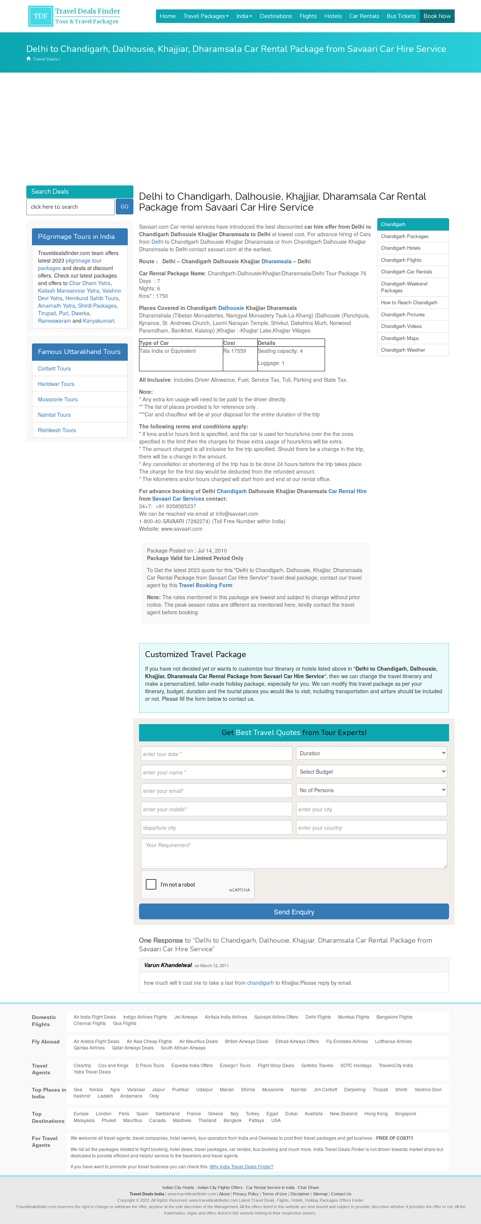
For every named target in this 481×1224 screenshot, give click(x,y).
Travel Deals (45, 59)
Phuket (109, 1120)
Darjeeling (355, 1089)
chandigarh (261, 982)
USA (276, 1120)
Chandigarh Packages (405, 236)
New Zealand (343, 1113)
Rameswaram (54, 320)
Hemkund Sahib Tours (91, 298)
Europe (81, 1113)
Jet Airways (186, 1016)
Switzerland (168, 1113)
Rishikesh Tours (57, 430)
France (194, 1113)
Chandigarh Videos (401, 326)
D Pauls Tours (150, 1065)
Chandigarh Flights (401, 259)
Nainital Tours (54, 414)
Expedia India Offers (192, 1065)
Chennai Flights (90, 1023)
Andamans (131, 1095)
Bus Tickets (401, 16)
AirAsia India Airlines (226, 1016)
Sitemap (320, 1194)
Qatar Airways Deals (133, 1047)
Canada (157, 1120)
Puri (63, 313)
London (104, 1113)
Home (168, 16)
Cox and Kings (113, 1065)
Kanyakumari (98, 320)
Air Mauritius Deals (198, 1041)
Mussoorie (273, 1089)
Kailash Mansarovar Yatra (68, 290)
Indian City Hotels (178, 1187)
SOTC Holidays (356, 1065)
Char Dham (308, 1187)
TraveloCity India (396, 1065)
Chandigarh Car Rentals (407, 271)
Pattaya (256, 1120)
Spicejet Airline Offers (276, 1016)
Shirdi (401, 1089)
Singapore (405, 1113)
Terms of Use (274, 1194)
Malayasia (84, 1120)
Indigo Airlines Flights (145, 1016)
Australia (314, 1113)
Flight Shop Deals (276, 1065)
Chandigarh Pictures (403, 314)
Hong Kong (376, 1113)
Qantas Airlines (89, 1047)
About (224, 1194)
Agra (115, 1089)
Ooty (154, 1095)
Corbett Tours (54, 368)
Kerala (96, 1089)
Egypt (272, 1113)
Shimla (248, 1089)
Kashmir (82, 1095)
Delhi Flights (318, 1016)
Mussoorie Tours (58, 399)
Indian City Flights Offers (220, 1187)
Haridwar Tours (56, 383)
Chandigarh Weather (403, 349)
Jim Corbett (325, 1089)
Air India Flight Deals (95, 1016)
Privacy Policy (246, 1194)
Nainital (299, 1089)
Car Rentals (364, 16)
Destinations (276, 16)
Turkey (252, 1113)
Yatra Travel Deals (92, 1071)
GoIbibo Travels (317, 1065)
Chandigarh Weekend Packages (404, 287)
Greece (215, 1113)
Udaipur (204, 1089)
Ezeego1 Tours (235, 1065)
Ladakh (105, 1095)
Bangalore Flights (395, 1016)
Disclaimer (300, 1194)
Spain (142, 1113)
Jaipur (158, 1089)
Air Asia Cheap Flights (149, 1041)
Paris (124, 1113)
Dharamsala (277, 261)
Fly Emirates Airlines (347, 1041)
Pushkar (180, 1089)
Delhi (158, 241)
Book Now (437, 16)
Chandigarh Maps (400, 338)
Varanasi (136, 1089)
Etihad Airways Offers (297, 1041)
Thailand (207, 1120)
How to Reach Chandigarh (409, 302)
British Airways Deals (246, 1041)
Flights (308, 16)
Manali (227, 1089)
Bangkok (233, 1120)
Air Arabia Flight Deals (96, 1041)
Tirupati (47, 313)
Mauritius (132, 1120)
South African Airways (183, 1047)
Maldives (182, 1120)
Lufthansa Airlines (393, 1041)
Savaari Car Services (178, 498)
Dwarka (80, 313)
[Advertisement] (240, 129)
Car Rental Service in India (270, 1187)
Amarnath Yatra (56, 305)
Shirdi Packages (97, 305)
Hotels (333, 16)
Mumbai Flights (353, 1016)
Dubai (291, 1113)
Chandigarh (232, 491)
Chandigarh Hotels (401, 247)
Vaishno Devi (428, 1089)
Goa (78, 1089)
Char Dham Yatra (89, 283)
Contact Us (341, 1194)
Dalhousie (232, 307)
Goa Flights (124, 1023)
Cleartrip (82, 1065)
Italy (234, 1113)
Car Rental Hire (347, 491)
